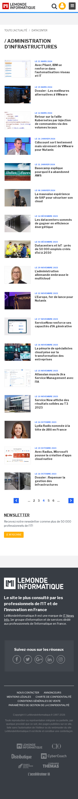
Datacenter (39, 30)
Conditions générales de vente (39, 701)
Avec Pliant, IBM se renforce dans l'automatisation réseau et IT (52, 70)
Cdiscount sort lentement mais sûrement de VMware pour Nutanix (54, 146)
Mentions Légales (19, 696)
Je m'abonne (14, 534)
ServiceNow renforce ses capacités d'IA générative (53, 324)
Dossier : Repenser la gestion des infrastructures (50, 481)
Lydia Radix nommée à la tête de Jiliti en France (52, 427)
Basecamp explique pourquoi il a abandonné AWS (52, 171)
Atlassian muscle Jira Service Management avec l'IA (54, 378)
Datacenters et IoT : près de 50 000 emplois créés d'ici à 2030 (53, 249)
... (29, 500)
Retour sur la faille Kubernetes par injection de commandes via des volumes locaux (53, 122)
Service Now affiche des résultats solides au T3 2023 (52, 403)
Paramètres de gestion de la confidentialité (39, 705)
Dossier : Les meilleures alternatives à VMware (52, 92)
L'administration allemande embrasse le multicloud (51, 274)
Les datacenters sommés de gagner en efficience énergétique (53, 223)
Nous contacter (28, 692)
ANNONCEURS (52, 692)
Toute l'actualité (15, 30)
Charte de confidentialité (53, 696)
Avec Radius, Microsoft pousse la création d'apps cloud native (53, 455)
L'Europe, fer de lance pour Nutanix (54, 298)
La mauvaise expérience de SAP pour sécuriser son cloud (54, 197)
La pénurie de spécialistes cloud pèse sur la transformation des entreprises (53, 354)
